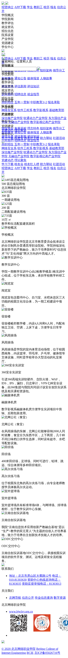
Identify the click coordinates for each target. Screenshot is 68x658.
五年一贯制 (21, 102)
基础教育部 (56, 110)
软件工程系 (24, 110)
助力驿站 (46, 138)
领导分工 (59, 70)
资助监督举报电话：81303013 (41, 583)
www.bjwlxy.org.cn (21, 611)
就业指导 (33, 94)
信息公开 (28, 597)
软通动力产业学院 (35, 118)
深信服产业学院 (12, 118)
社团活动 (59, 138)
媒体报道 (33, 78)
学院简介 (8, 128)
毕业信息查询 (44, 597)
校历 (46, 7)
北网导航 (15, 597)
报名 (53, 7)
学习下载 (8, 164)
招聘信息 (20, 94)
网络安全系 (9, 110)
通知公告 (20, 78)
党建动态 (8, 160)
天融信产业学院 (18, 122)
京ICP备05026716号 (47, 652)
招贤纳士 (8, 7)
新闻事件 (8, 132)
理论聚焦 (20, 160)
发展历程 (20, 128)
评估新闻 (20, 86)
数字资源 (60, 597)
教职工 (38, 7)
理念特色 (33, 128)
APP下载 (20, 7)
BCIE (30, 652)
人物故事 (46, 78)
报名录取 (54, 102)
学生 (30, 7)
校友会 (18, 164)
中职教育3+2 (38, 102)
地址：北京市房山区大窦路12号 (30, 575)
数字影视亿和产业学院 (45, 122)
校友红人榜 (31, 164)
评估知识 (33, 86)
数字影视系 (40, 110)
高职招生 (8, 144)
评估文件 (8, 136)
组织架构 (46, 70)
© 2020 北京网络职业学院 (19, 648)
